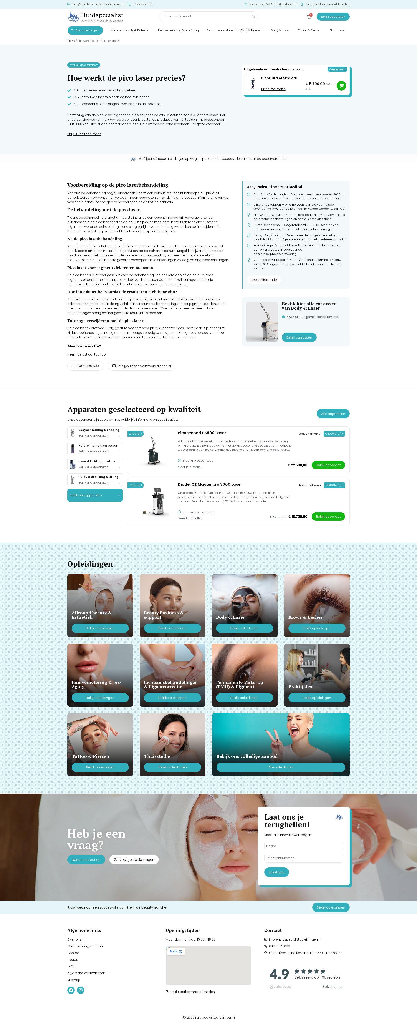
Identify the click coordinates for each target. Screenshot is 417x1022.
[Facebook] (71, 990)
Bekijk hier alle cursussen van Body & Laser (309, 306)
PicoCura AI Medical (279, 78)
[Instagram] (80, 990)
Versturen (277, 872)
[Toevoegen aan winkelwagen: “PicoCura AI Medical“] (341, 86)
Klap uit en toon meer (84, 134)
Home (71, 41)
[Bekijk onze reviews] (307, 978)
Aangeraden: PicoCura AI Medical (274, 186)
